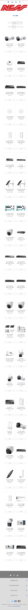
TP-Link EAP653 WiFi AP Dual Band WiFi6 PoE (9, 118)
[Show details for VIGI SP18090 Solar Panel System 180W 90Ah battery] (9, 327)
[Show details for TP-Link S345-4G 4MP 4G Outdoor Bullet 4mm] (21, 375)
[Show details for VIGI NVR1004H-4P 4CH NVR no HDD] (21, 61)
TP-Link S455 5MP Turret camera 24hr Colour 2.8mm (21, 312)
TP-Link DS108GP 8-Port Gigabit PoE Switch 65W (9, 166)
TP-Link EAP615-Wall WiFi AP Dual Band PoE (21, 408)
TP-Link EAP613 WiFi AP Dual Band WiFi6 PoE (21, 118)
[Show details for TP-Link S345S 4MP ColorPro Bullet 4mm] (9, 545)
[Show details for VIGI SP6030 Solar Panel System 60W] (21, 182)
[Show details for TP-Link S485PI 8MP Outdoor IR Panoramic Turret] (9, 448)
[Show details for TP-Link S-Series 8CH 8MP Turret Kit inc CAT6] (9, 206)
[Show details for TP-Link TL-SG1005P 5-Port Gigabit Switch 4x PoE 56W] (9, 400)
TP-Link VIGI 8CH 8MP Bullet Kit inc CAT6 (21, 215)
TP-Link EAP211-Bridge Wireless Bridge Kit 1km (21, 142)
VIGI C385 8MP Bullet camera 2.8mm (21, 45)
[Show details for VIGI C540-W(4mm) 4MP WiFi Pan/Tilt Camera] (9, 375)
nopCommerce (16, 606)
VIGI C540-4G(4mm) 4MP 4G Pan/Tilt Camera (21, 360)
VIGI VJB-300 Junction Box (10, 69)
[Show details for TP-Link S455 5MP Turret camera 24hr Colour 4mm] (9, 303)
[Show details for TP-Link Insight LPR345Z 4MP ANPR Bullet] (21, 497)
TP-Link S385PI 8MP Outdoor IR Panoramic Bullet (21, 433)
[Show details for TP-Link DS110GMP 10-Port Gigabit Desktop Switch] (21, 448)
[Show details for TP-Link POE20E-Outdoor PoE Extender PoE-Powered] (9, 472)
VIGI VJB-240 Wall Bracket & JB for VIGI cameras (10, 360)
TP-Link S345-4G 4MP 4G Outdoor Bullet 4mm (21, 384)
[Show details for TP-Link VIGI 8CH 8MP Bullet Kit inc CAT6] (21, 206)
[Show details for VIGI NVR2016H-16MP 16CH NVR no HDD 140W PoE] (9, 279)
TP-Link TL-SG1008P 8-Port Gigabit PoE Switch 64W (21, 239)
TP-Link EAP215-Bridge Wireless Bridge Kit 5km (10, 142)
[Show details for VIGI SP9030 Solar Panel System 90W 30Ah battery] (9, 182)
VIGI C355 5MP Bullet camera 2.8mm (9, 45)
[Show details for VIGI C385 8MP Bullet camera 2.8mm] (21, 36)
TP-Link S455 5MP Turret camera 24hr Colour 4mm (9, 312)
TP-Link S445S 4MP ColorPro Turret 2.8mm (21, 530)
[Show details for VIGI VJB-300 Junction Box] (9, 61)
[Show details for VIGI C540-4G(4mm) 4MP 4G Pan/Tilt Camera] (21, 351)
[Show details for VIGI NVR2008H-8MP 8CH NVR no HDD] (21, 279)
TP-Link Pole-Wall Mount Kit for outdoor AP (21, 481)
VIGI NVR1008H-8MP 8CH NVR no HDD (10, 94)
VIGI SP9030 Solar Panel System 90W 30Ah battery (10, 191)
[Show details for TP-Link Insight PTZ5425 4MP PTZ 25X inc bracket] (9, 521)
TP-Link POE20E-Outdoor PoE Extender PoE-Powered (10, 482)
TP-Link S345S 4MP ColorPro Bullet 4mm (9, 554)
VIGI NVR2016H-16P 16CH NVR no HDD (21, 94)
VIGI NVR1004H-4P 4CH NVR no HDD (21, 70)
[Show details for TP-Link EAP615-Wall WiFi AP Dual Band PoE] (21, 400)
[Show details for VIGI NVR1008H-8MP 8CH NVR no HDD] (9, 85)
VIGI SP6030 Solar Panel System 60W (21, 191)
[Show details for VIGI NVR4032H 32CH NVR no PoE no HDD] (21, 254)
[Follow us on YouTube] (17, 575)
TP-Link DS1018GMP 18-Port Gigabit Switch (21, 167)
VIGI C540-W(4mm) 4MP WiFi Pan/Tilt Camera (9, 385)
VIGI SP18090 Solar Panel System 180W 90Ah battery (10, 336)
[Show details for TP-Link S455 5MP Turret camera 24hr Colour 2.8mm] (21, 303)
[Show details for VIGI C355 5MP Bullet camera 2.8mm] (9, 36)
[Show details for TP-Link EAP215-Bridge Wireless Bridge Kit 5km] (9, 133)
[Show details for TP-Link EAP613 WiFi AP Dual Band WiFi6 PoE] (21, 109)
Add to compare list (10, 52)
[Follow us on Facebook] (14, 575)
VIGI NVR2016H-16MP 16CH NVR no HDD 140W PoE (10, 288)
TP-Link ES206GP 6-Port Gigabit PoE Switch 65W (21, 554)
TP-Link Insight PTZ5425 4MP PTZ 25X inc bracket (9, 530)
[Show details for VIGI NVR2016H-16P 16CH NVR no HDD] (21, 85)
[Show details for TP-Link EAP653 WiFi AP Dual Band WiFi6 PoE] (9, 109)
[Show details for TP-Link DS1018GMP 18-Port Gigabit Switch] (21, 158)
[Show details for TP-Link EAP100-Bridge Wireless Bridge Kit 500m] (9, 497)
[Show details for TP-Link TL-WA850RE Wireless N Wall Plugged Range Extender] (9, 424)
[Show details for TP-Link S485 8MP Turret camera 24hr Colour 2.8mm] (9, 230)
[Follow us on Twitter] (10, 575)
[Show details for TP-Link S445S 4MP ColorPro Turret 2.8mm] (21, 521)
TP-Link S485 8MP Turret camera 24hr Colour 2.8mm (9, 239)
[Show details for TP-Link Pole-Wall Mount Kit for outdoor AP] (21, 472)
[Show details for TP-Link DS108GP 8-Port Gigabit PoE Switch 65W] (9, 158)
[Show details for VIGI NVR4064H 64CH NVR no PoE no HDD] (9, 254)
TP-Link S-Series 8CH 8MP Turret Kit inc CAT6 (9, 215)
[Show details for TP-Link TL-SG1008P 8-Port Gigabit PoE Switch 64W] (21, 230)
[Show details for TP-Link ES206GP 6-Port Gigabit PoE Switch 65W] (21, 545)
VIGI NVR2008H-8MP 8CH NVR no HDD (21, 287)
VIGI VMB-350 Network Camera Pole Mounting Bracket (21, 336)
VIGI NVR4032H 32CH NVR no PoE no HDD (21, 263)
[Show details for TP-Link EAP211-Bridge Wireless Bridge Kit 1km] (21, 133)
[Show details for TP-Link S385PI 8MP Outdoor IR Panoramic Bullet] (21, 424)
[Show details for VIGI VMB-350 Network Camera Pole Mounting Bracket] (21, 327)
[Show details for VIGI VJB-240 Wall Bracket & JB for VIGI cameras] (9, 351)
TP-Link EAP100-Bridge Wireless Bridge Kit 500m (10, 505)
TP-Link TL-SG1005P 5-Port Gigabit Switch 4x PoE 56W (10, 409)
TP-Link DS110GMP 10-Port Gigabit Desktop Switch (21, 457)
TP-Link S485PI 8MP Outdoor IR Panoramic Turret (10, 457)
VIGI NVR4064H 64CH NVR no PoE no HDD (9, 263)
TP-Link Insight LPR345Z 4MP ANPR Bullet (21, 505)
